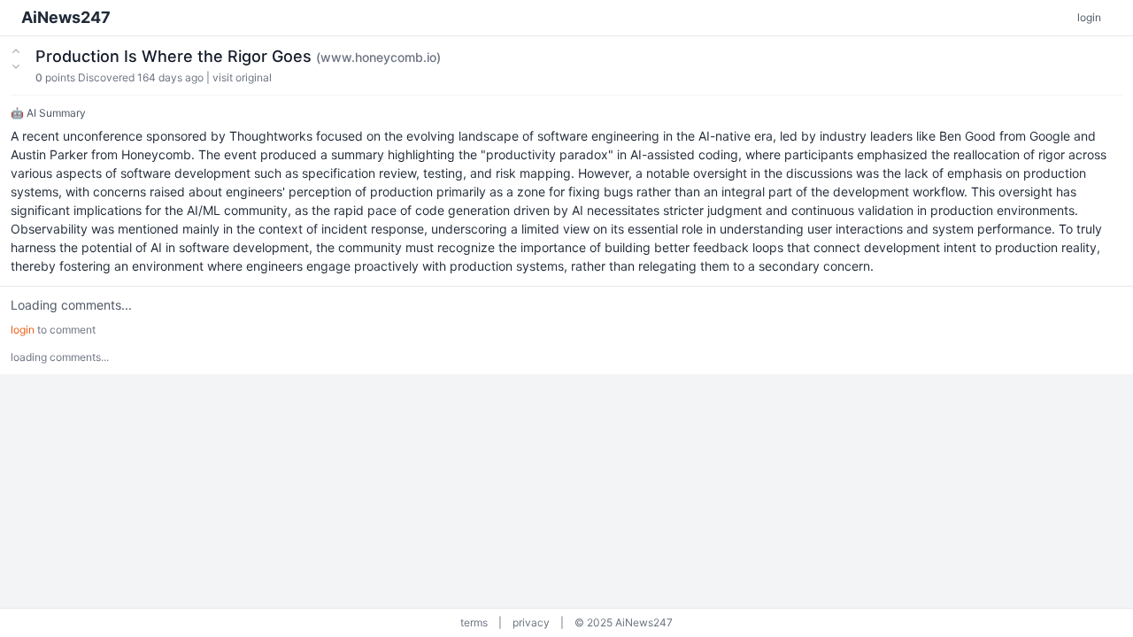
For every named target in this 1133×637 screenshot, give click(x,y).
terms (474, 622)
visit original (242, 77)
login (1089, 17)
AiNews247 (66, 17)
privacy (531, 622)
